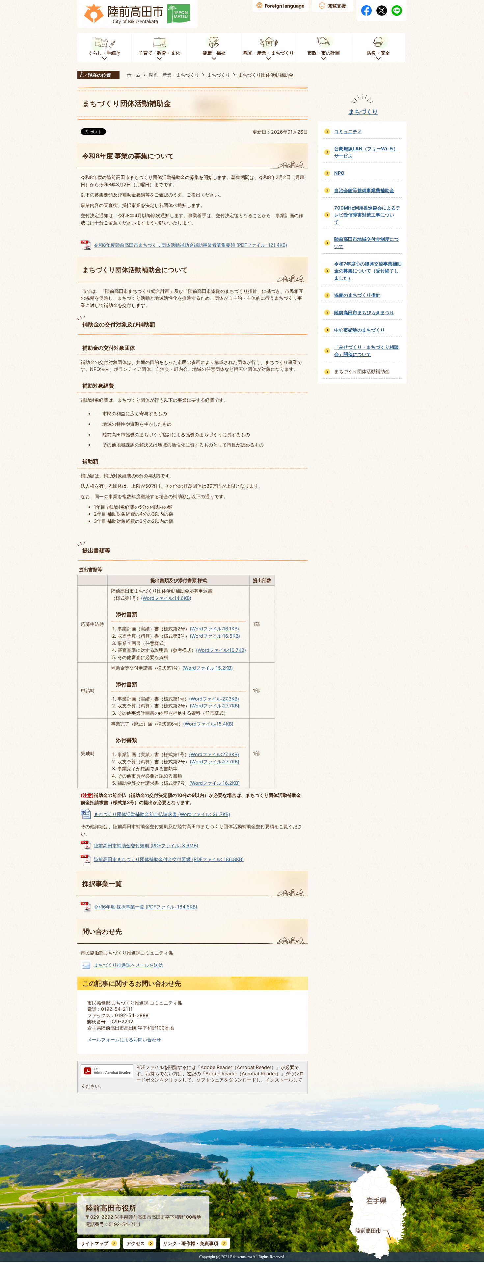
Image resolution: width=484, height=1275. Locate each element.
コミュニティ (348, 131)
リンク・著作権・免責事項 (190, 1243)
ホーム (134, 75)
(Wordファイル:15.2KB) (207, 668)
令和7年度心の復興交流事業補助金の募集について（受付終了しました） (368, 271)
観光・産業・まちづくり (173, 75)
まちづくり (218, 75)
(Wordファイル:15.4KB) (208, 724)
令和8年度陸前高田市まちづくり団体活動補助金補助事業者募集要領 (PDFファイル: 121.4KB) (190, 245)
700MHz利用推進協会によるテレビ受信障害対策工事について (367, 215)
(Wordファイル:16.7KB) (221, 650)
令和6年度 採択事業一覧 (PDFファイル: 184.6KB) (145, 906)
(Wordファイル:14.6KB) (166, 598)
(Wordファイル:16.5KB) (215, 636)
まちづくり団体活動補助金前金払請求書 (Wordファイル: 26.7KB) (162, 814)
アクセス (135, 1243)
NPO (339, 173)
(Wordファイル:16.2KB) (214, 783)
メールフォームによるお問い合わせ (124, 1039)
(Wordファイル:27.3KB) (214, 698)
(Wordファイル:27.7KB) (214, 705)
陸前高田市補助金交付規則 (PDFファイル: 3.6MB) (146, 845)
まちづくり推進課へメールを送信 (128, 965)
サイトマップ (94, 1243)
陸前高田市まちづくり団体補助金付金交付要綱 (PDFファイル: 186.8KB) (169, 859)
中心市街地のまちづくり (359, 330)
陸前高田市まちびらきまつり (364, 312)
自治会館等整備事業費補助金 (364, 190)
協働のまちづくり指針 (357, 295)
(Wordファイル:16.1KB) (214, 628)
